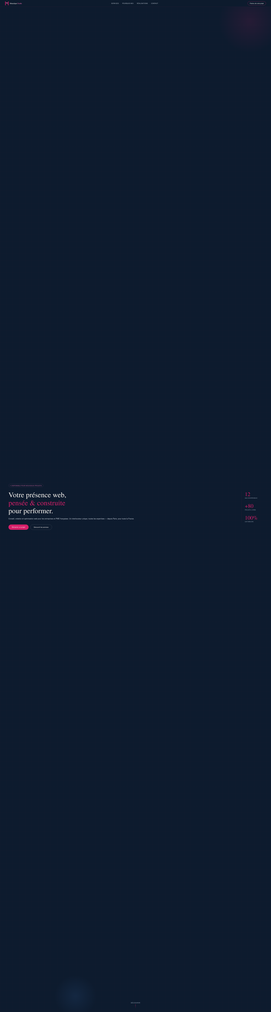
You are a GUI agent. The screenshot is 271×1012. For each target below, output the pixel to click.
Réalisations (142, 3)
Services (115, 3)
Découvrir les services (41, 527)
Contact (154, 3)
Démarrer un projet (18, 527)
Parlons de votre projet (257, 3)
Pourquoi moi (128, 3)
